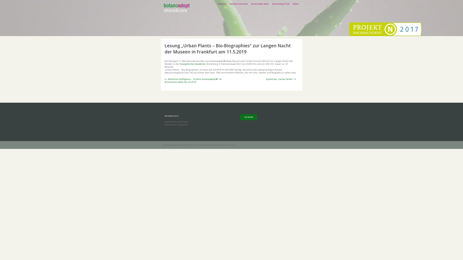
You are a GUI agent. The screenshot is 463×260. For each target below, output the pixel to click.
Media (296, 4)
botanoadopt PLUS (280, 4)
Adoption (222, 4)
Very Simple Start (215, 144)
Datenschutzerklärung (176, 121)
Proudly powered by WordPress (179, 144)
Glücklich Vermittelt (239, 4)
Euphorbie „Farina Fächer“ (279, 79)
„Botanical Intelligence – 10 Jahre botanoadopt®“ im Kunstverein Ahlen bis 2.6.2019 (193, 80)
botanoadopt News (260, 4)
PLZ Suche (249, 117)
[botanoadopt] (176, 8)
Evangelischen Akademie (192, 63)
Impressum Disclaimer (176, 124)
